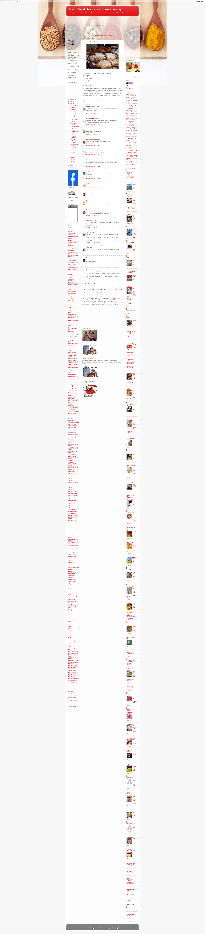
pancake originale (72, 641)
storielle (131, 156)
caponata (70, 565)
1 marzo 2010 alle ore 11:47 (93, 145)
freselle (70, 240)
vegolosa (129, 871)
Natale (135, 130)
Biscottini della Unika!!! (74, 151)
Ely (87, 201)
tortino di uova (71, 554)
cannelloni (70, 296)
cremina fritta (71, 616)
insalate (131, 121)
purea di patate (72, 579)
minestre (133, 128)
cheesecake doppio (73, 596)
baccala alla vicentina (73, 422)
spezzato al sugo (72, 530)
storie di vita (133, 155)
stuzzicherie (128, 158)
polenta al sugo (72, 372)
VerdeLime (129, 777)
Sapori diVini (130, 603)
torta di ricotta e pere (73, 678)
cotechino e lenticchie (71, 441)
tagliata (70, 550)
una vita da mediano (130, 899)
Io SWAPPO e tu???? (74, 120)
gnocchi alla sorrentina (71, 332)
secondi (128, 147)
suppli (69, 402)
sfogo (129, 152)
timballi (127, 159)
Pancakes (134, 321)
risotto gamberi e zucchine (72, 394)
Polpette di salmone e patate (134, 769)
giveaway (133, 116)
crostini (70, 238)
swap (134, 158)
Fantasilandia (130, 724)
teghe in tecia (71, 581)
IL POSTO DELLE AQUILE (131, 850)
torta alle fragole (72, 670)
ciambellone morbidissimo (71, 610)
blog (129, 102)
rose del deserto (72, 706)
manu (71, 46)
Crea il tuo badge (71, 187)
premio (127, 140)
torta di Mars (71, 676)
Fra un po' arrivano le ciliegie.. (134, 410)
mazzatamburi (71, 573)
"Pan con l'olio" (131, 686)
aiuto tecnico (130, 94)
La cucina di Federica (130, 196)
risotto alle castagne (73, 388)
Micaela (88, 150)
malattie (133, 125)
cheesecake (71, 591)
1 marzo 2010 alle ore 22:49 (93, 215)
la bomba (70, 634)
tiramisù (70, 658)
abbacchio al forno (72, 420)
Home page (102, 289)
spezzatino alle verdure (72, 521)
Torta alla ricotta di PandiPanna (74, 141)
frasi (130, 115)
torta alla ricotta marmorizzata (72, 668)
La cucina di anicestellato (130, 452)
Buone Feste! (134, 753)
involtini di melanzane (71, 246)
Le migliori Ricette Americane (129, 794)
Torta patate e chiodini (71, 280)
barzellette (128, 100)
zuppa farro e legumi (73, 411)
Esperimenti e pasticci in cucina (130, 915)
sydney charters (129, 88)
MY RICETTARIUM (130, 228)
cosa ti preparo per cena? (131, 586)
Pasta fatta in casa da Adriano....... (74, 136)
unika (112, 71)
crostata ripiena (72, 623)
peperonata (71, 575)
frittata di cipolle (72, 456)
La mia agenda (131, 183)
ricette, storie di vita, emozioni (131, 342)
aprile (72, 116)
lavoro (129, 124)
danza (133, 106)
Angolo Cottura (131, 542)
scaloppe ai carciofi (73, 511)
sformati (135, 152)
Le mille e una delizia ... (130, 909)
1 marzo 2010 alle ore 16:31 (93, 178)
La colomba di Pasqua (134, 742)
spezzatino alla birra (73, 515)
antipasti (128, 99)
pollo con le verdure (73, 493)
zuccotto (70, 688)
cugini (127, 106)
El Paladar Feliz (131, 738)
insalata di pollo (72, 460)
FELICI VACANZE (134, 560)
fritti (128, 116)
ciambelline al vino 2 (73, 704)
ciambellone (71, 604)
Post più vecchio (117, 289)
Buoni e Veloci (130, 483)
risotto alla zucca (72, 386)
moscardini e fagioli (73, 467)
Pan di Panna (130, 303)
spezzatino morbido (73, 529)
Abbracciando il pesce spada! (134, 729)
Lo (87, 247)
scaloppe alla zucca (73, 513)
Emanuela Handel (71, 168)
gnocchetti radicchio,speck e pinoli (72, 328)
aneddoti (133, 97)
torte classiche (71, 686)
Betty (87, 171)
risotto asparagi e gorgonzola (72, 391)
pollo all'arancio (72, 487)
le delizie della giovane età (130, 836)
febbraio (73, 155)
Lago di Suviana (134, 186)
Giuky (87, 210)
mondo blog (129, 130)
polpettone (70, 498)
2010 (71, 103)
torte (133, 159)
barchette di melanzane (71, 563)
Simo (87, 129)
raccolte (128, 144)
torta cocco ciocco (72, 672)
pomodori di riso (72, 374)
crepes (70, 618)
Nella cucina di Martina (131, 332)
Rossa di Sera (130, 373)
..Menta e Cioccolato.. (130, 287)
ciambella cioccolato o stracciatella (73, 598)
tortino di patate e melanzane (72, 285)
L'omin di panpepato (129, 420)
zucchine (70, 585)
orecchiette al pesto (73, 347)
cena (129, 103)
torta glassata (71, 682)
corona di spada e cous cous (72, 438)
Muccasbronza (131, 512)
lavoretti (135, 122)
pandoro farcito (72, 643)
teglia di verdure (72, 583)
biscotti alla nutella (72, 695)
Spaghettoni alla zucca (134, 628)
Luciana (88, 159)
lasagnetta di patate (73, 262)
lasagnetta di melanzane (71, 249)
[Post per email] (101, 99)
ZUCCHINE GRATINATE (129, 662)
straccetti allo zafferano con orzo (73, 533)
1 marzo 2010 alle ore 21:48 (93, 205)
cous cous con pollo (73, 447)
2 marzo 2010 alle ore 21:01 (93, 253)
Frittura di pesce (134, 814)
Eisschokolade (134, 218)
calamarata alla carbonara (72, 294)
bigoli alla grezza (72, 291)
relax (134, 144)
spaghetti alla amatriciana (71, 398)
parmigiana (71, 469)
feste (132, 113)
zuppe (132, 164)
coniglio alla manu (72, 432)
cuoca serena (130, 660)
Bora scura (134, 441)
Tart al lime (134, 532)
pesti (134, 133)
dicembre (73, 105)
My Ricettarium (90, 118)
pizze (131, 136)
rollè (69, 505)
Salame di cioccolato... (74, 148)
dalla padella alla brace (130, 810)
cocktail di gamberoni (73, 236)
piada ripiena (71, 477)
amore (127, 97)
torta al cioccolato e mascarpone (73, 663)
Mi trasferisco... (130, 872)
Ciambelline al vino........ (74, 145)
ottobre (73, 109)
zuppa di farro (71, 409)
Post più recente (88, 289)
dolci (128, 109)
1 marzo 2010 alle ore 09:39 (93, 124)
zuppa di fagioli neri (73, 407)
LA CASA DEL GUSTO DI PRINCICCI (130, 711)
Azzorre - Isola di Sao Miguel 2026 (134, 234)
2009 (71, 159)
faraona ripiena (72, 454)
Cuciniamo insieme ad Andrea (131, 273)
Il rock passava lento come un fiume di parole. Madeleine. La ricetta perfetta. (130, 365)
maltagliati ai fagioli (73, 343)
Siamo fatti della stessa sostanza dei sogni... (97, 9)
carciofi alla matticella (73, 567)
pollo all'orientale (72, 489)
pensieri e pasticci (129, 173)
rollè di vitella (71, 507)
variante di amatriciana (71, 405)
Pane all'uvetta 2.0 (134, 485)
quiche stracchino (72, 267)
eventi (134, 110)
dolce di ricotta (71, 630)
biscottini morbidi (72, 701)
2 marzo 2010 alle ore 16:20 (93, 242)
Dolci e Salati (130, 904)
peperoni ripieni (72, 473)
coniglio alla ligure (72, 430)
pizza (69, 227)
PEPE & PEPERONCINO (131, 258)
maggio (73, 113)
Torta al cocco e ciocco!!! (75, 124)
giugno (73, 111)
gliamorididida (130, 242)
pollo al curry (71, 479)
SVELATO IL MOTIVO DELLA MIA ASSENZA (130, 882)
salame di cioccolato (73, 651)
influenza (135, 119)
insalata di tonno (72, 465)
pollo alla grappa (72, 491)
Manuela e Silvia (90, 139)
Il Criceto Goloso (129, 651)
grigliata (70, 458)
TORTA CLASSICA (134, 262)
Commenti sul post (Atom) (94, 292)
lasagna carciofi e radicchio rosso (72, 337)
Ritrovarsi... (134, 640)
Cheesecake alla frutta (134, 277)
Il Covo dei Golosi (129, 389)
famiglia (128, 111)
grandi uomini (129, 118)
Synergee (108, 928)
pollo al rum (71, 486)
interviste (128, 122)
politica (135, 136)
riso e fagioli (71, 385)
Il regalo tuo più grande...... (75, 127)
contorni (131, 105)
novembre (74, 107)
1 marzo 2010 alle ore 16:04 (93, 166)
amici (132, 95)
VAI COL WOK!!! (131, 921)
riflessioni (128, 145)
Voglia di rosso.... (134, 854)
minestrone (71, 345)
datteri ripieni (71, 625)
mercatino (133, 127)
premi (130, 138)
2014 (71, 101)
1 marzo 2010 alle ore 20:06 (93, 187)
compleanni (134, 103)
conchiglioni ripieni (72, 303)
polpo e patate (71, 503)
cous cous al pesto (73, 305)
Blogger (120, 928)
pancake (70, 639)
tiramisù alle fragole (73, 660)
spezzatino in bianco (73, 527)
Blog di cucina (130, 894)
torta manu (71, 684)
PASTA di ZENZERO (134, 456)
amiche (127, 95)
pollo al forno (71, 480)
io (131, 122)
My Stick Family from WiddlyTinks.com (102, 35)
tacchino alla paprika (73, 549)
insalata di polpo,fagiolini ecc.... (73, 463)
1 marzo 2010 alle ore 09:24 (93, 113)
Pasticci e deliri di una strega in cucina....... (131, 529)
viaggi (134, 162)
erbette (70, 569)
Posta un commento (90, 283)
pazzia (129, 131)
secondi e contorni (131, 149)
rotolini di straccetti (73, 509)
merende (128, 128)
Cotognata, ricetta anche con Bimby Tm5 (131, 335)
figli (136, 113)
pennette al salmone (73, 362)
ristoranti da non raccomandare (130, 865)
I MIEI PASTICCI (131, 823)
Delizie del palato (129, 669)
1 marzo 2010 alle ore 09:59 (93, 134)
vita (127, 164)
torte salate (129, 161)
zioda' (128, 694)
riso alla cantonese (73, 383)
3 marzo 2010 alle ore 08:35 (93, 265)
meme (127, 127)
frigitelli (70, 571)
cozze (69, 449)
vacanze (128, 162)
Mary (87, 183)
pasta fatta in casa (72, 358)
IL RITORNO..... (134, 503)
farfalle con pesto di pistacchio (73, 308)
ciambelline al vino (72, 702)
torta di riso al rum (72, 680)
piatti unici (128, 134)
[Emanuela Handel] (73, 185)
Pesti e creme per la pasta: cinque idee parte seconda (131, 176)
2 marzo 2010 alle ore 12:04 (93, 227)
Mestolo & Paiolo (129, 751)
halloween (128, 119)
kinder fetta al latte (72, 632)
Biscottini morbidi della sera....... (74, 131)
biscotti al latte (71, 693)
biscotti (89, 100)
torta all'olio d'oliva (72, 665)
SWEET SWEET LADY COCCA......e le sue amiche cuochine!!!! (131, 498)
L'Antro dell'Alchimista (131, 215)
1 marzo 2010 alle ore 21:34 (93, 196)
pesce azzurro (71, 475)
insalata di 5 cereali (73, 334)
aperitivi (134, 98)
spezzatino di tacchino (71, 524)
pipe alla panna (72, 370)
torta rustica (71, 282)
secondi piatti (133, 150)
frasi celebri (134, 115)
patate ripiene (71, 471)
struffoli (70, 656)
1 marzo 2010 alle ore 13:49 (93, 154)
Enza (87, 257)
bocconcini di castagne (71, 234)
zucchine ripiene (72, 556)
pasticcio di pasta (72, 360)
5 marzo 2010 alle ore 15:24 (93, 280)
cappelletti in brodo (73, 298)
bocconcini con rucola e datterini (72, 425)
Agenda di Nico (90, 106)
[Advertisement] (90, 317)
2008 (71, 162)
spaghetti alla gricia (73, 400)
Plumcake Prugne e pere (134, 827)
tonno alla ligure (72, 552)
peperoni (70, 577)
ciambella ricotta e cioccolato (72, 602)
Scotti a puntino (131, 863)
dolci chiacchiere (130, 318)
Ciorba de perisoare (131, 305)
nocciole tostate (131, 557)
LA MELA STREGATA (130, 879)
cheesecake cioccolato (71, 593)
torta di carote (71, 674)
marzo (73, 118)
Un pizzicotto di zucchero (131, 764)
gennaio (73, 157)
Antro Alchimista (90, 192)
